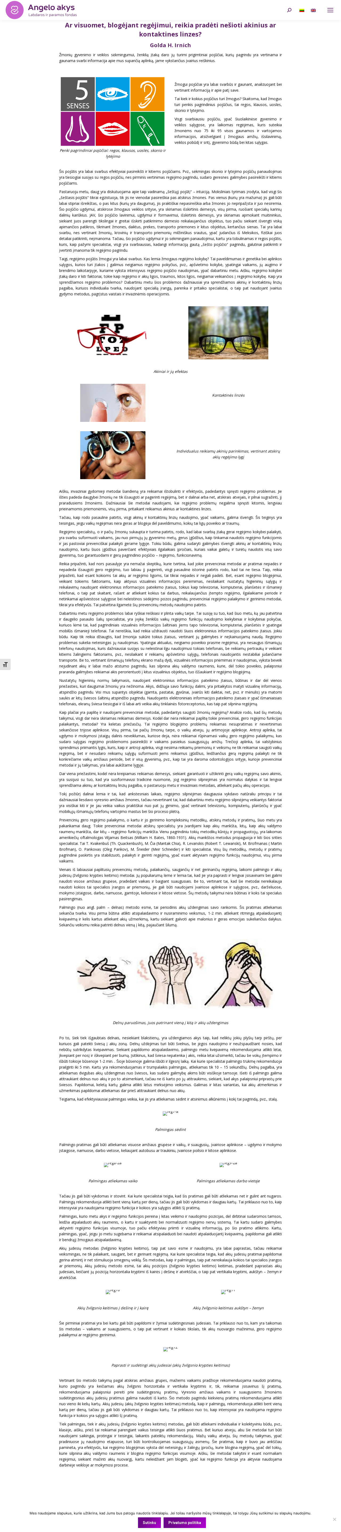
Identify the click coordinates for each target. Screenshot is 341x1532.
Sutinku (149, 1523)
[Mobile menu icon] (330, 10)
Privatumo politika (184, 1523)
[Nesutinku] (334, 1519)
